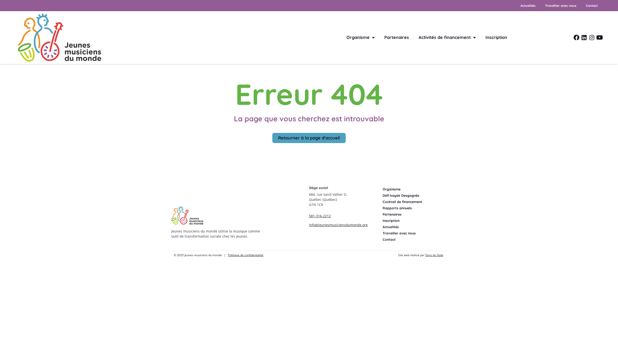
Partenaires (396, 37)
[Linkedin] (584, 37)
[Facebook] (576, 37)
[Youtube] (600, 37)
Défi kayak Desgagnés (401, 195)
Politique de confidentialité (245, 255)
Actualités (527, 5)
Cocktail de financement (402, 202)
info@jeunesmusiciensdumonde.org (338, 225)
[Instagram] (592, 37)
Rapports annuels (397, 208)
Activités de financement (445, 37)
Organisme (358, 37)
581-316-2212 (320, 216)
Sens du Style (434, 255)
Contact (592, 5)
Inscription (496, 37)
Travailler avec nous (560, 5)
